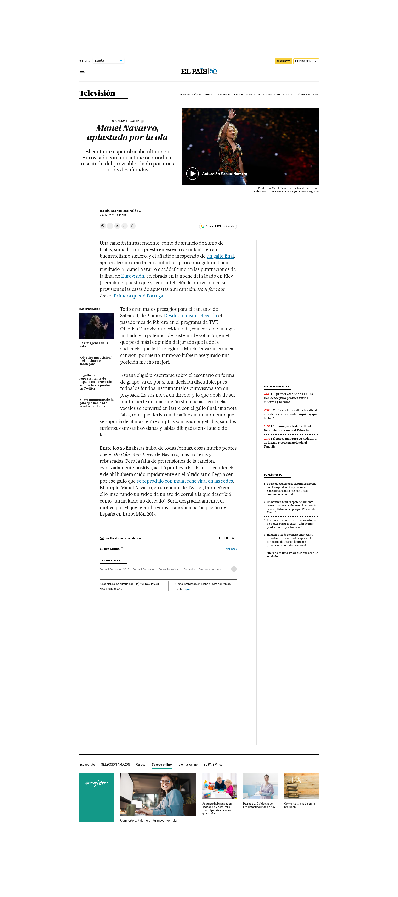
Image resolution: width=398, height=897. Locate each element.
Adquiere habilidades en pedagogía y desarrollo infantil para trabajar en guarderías (217, 808)
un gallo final (220, 256)
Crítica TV (289, 94)
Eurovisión (132, 276)
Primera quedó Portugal (139, 296)
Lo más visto (273, 474)
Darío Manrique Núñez (120, 211)
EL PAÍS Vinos (213, 764)
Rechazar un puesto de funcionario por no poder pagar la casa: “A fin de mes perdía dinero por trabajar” (292, 523)
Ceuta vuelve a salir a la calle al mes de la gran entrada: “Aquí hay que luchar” (291, 414)
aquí (187, 589)
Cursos (141, 764)
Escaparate (87, 764)
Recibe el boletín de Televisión (124, 538)
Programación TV (190, 94)
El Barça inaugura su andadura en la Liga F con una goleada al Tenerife (290, 442)
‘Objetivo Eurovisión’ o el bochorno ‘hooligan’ (95, 361)
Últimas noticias (308, 94)
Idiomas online (188, 764)
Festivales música (169, 569)
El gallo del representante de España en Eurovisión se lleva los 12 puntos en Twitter (95, 382)
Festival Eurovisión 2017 (114, 569)
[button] (250, 146)
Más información (110, 588)
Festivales (189, 569)
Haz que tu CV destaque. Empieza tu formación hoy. (259, 805)
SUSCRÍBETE (283, 61)
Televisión (97, 94)
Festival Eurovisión (144, 569)
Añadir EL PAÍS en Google (220, 226)
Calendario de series (230, 94)
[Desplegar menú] (82, 71)
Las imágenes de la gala (93, 345)
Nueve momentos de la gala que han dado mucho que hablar (96, 403)
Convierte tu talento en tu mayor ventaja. (148, 820)
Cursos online (162, 764)
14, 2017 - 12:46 (113, 215)
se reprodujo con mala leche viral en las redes (185, 481)
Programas (253, 94)
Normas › (231, 548)
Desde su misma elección (190, 315)
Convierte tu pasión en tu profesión (299, 805)
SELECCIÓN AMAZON (115, 764)
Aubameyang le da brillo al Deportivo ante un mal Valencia (287, 428)
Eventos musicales (210, 569)
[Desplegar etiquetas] (234, 569)
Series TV (210, 94)
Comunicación (271, 94)
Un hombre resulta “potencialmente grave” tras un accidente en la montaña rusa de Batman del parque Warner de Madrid (292, 507)
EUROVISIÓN (118, 121)
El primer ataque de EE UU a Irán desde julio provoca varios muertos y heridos (288, 398)
